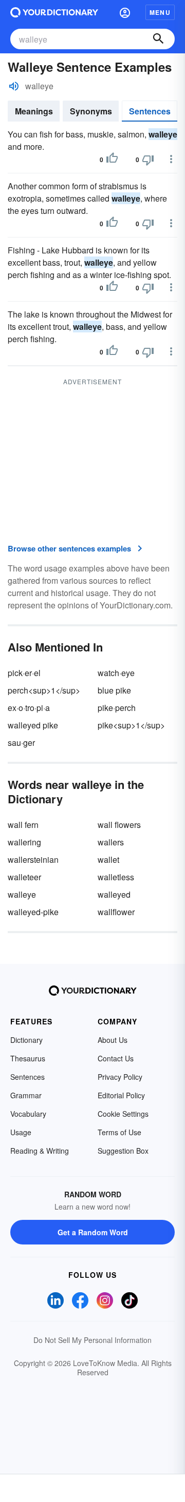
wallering (24, 842)
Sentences (150, 111)
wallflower (116, 912)
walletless (116, 877)
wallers (111, 842)
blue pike (114, 690)
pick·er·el (24, 673)
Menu (160, 12)
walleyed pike (33, 725)
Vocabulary (28, 1114)
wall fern (23, 825)
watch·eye (116, 673)
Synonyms (91, 111)
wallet (108, 859)
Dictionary (26, 1040)
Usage (20, 1132)
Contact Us (116, 1058)
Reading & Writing (39, 1150)
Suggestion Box (123, 1150)
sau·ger (21, 742)
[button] (125, 12)
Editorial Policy (121, 1095)
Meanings (34, 111)
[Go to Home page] (54, 12)
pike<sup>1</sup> (131, 725)
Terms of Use (119, 1132)
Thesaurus (27, 1058)
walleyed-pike (33, 912)
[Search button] (158, 39)
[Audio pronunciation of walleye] (14, 86)
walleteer (24, 877)
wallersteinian (33, 859)
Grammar (26, 1095)
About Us (112, 1040)
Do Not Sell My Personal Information (92, 1340)
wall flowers (119, 825)
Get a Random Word (93, 1232)
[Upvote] (112, 159)
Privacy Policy (120, 1077)
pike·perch (117, 708)
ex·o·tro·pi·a (29, 708)
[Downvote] (148, 159)
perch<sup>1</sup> (44, 690)
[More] (171, 159)
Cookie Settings (123, 1114)
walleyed (114, 894)
